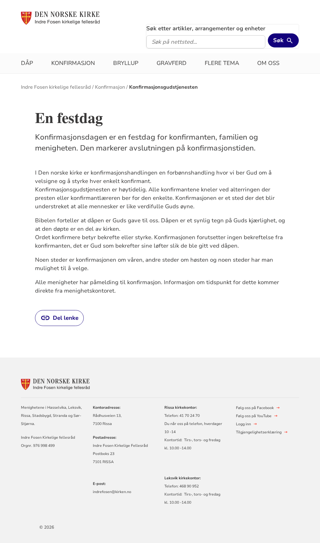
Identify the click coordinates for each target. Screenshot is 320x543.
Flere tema (222, 63)
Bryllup (125, 63)
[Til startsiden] (60, 18)
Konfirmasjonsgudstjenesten (163, 87)
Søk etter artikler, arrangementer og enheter (205, 28)
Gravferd (172, 63)
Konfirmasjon (73, 63)
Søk (278, 40)
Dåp (27, 63)
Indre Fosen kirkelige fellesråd (56, 87)
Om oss (268, 63)
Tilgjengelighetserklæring (259, 432)
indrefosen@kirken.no (112, 491)
